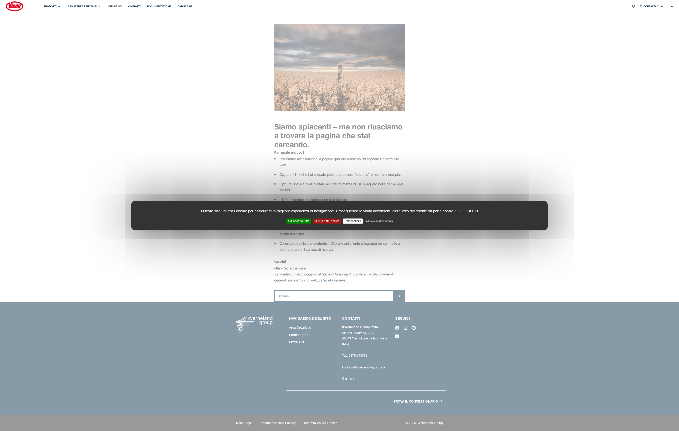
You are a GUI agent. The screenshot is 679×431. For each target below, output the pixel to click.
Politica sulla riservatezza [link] (379, 221)
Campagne (185, 6)
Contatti (134, 6)
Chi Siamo (115, 6)
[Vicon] (14, 6)
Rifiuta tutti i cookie (327, 221)
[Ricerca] (631, 21)
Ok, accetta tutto (298, 221)
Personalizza (353, 221)
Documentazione (159, 6)
